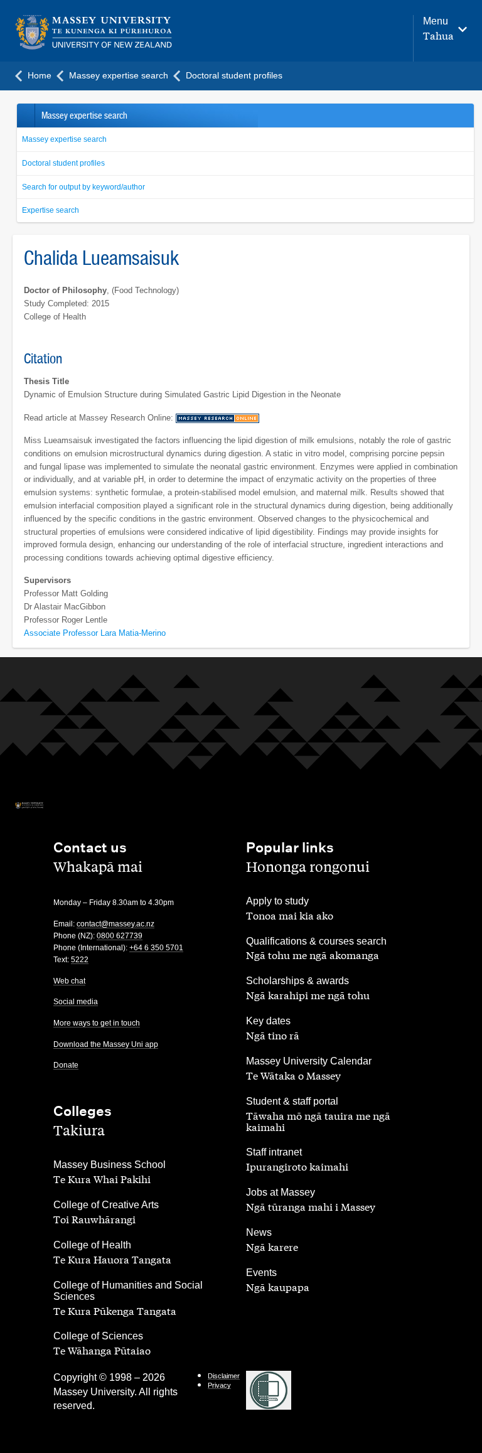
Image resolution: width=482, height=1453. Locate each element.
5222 (79, 959)
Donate (65, 1065)
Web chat (69, 981)
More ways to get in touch (96, 1023)
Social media (75, 1001)
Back (25, 115)
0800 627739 (119, 935)
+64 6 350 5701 (156, 947)
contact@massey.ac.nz (115, 924)
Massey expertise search (64, 139)
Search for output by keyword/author (83, 187)
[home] (94, 32)
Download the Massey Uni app (105, 1044)
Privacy (219, 1385)
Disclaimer (224, 1376)
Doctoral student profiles (63, 163)
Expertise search (50, 210)
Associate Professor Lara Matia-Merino (95, 633)
